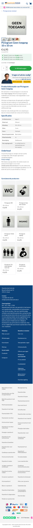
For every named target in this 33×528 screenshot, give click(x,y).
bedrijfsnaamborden (16, 313)
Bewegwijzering (22, 387)
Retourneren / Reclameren (22, 374)
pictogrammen (7, 315)
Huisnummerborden (7, 457)
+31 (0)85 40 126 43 (7, 297)
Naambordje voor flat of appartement (8, 394)
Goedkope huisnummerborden (23, 466)
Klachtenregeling (23, 379)
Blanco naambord (7, 485)
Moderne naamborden (8, 499)
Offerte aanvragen (23, 351)
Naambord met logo (7, 409)
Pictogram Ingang (22, 234)
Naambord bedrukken (8, 490)
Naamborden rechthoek (21, 437)
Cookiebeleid (21, 364)
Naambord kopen (23, 396)
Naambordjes (22, 392)
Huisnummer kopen (7, 422)
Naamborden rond (23, 433)
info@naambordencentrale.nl (10, 299)
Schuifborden (22, 409)
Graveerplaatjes (22, 457)
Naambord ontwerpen (24, 477)
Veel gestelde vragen (23, 342)
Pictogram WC (8, 203)
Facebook (4, 353)
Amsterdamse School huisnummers (24, 471)
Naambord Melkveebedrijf (22, 451)
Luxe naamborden (23, 461)
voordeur (10, 311)
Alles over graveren (23, 481)
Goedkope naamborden (8, 452)
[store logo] (12, 3)
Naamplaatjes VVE (7, 413)
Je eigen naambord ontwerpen (7, 466)
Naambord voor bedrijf (24, 418)
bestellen (22, 319)
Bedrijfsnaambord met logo (8, 399)
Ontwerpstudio (22, 347)
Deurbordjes (21, 495)
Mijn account (5, 334)
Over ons (20, 334)
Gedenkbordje (22, 485)
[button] (8, 39)
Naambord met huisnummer (6, 437)
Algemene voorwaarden (21, 369)
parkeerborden (26, 313)
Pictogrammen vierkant (9, 11)
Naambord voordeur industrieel (8, 427)
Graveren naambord (7, 477)
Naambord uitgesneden (8, 494)
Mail (28, 77)
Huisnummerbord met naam (24, 423)
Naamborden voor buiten (7, 447)
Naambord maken (7, 461)
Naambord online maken (7, 471)
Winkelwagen (6, 338)
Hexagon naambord (7, 432)
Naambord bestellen (7, 442)
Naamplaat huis (22, 447)
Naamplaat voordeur (8, 418)
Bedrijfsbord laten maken (7, 388)
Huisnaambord (6, 481)
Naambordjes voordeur (24, 414)
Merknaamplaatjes (7, 404)
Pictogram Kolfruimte (22, 265)
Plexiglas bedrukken (23, 428)
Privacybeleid (22, 359)
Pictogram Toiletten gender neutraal (8, 266)
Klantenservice (22, 338)
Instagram (5, 357)
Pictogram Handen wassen (23, 203)
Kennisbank (5, 342)
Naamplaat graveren (23, 401)
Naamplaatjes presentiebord (22, 490)
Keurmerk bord (22, 405)
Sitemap (4, 347)
